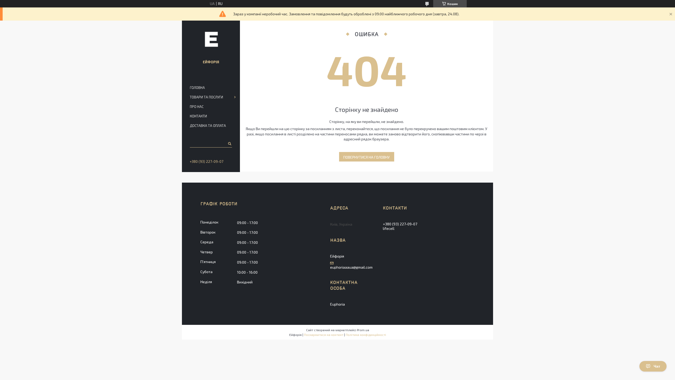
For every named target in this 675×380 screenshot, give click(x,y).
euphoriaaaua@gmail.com (351, 267)
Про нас (197, 106)
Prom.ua (363, 330)
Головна (197, 88)
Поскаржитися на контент (323, 334)
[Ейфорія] (211, 39)
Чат (657, 366)
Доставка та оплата (208, 126)
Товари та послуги (206, 97)
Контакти (198, 116)
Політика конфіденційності (366, 334)
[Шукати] (229, 144)
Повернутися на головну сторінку (366, 158)
